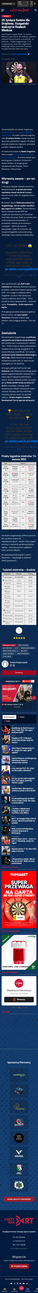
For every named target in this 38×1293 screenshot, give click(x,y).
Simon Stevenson (23, 654)
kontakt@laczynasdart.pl (19, 1248)
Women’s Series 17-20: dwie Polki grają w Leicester (24, 850)
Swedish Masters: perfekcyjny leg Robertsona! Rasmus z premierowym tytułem (24, 760)
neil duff (24, 651)
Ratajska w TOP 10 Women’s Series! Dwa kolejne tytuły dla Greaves (22, 740)
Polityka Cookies (27, 1279)
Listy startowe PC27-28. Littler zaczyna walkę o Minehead (23, 769)
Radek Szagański (8, 654)
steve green (7, 656)
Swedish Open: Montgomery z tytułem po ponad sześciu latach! (23, 789)
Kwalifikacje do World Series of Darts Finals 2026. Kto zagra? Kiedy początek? (23, 730)
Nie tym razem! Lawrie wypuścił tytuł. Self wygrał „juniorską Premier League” (23, 780)
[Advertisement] (19, 107)
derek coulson (23, 645)
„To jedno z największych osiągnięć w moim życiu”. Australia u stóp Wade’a (21, 810)
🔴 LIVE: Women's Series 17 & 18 (12, 704)
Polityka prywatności (12, 1279)
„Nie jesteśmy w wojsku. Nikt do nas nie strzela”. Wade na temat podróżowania (23, 861)
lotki (16, 648)
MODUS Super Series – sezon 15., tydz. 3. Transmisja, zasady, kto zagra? (24, 841)
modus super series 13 (10, 651)
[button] (3, 697)
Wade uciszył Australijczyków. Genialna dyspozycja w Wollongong (22, 831)
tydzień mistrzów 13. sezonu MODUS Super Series (16, 134)
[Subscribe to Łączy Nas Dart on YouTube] (28, 681)
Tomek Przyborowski (19, 54)
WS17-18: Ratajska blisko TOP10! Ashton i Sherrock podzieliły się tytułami (24, 821)
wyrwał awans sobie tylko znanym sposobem (18, 156)
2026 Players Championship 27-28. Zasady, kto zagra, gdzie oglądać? (23, 750)
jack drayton (7, 648)
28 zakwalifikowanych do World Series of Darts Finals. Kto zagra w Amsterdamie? (23, 800)
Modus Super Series (27, 648)
